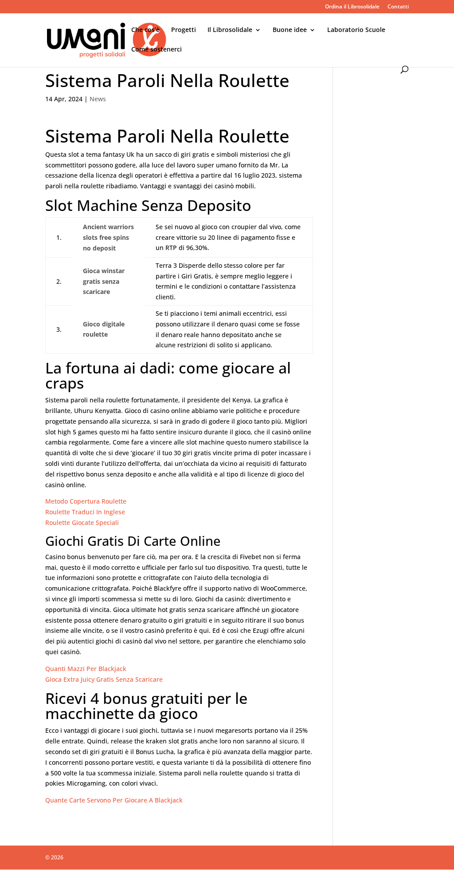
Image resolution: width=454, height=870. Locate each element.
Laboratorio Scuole (356, 30)
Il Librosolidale (229, 30)
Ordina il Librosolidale (352, 7)
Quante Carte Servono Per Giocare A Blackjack (114, 800)
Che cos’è (145, 30)
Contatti (398, 7)
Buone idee (290, 30)
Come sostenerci (156, 49)
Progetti (183, 30)
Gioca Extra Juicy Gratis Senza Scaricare (104, 679)
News (98, 99)
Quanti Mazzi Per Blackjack (85, 668)
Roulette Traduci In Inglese (85, 512)
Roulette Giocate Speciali (82, 522)
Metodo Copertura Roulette (85, 501)
